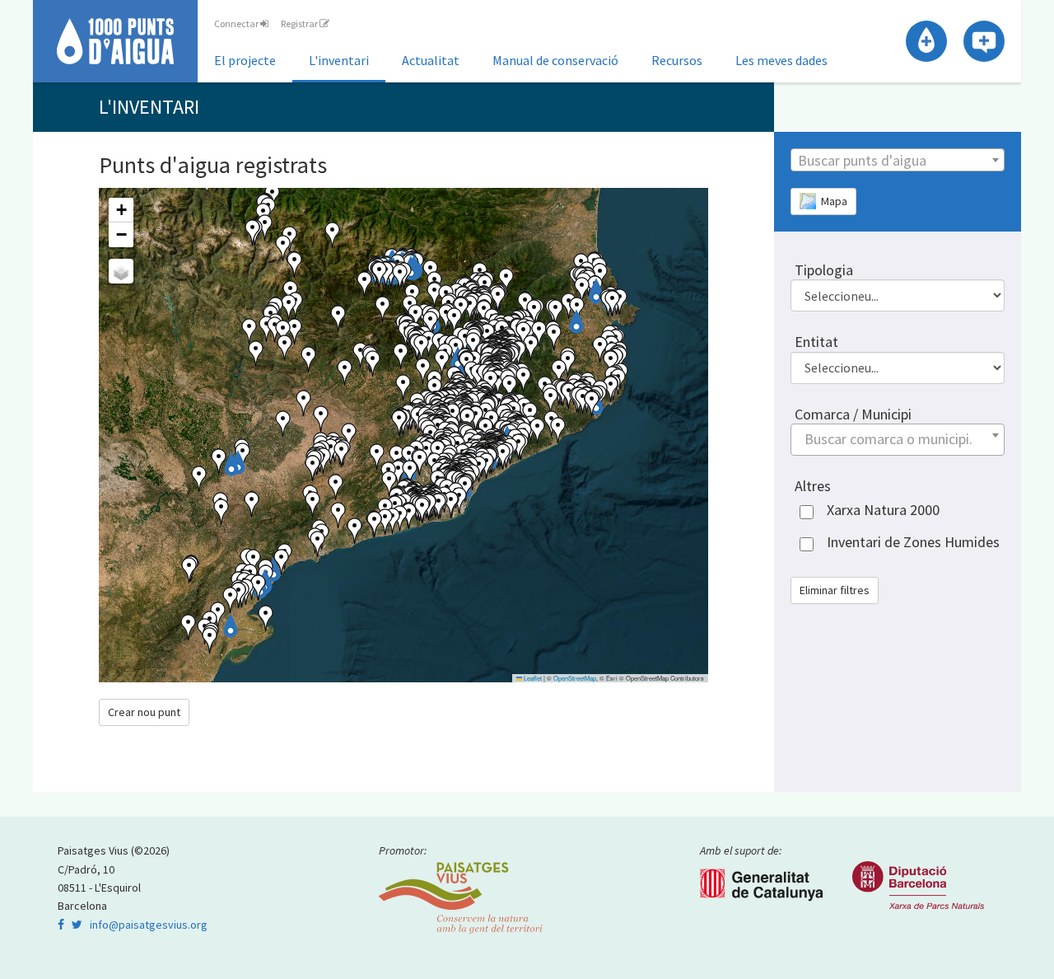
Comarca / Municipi (853, 414)
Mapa (831, 201)
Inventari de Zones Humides (913, 541)
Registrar (300, 23)
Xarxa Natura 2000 (883, 509)
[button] (596, 291)
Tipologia (824, 269)
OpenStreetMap (574, 677)
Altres (813, 485)
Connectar (237, 23)
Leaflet (532, 677)
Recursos (676, 60)
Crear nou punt (144, 712)
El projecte (245, 60)
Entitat (816, 341)
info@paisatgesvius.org (149, 924)
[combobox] (897, 159)
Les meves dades (781, 60)
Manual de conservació (555, 60)
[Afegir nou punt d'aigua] (926, 41)
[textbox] (897, 160)
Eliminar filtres (835, 590)
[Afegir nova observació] (984, 41)
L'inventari (339, 60)
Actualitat (430, 60)
